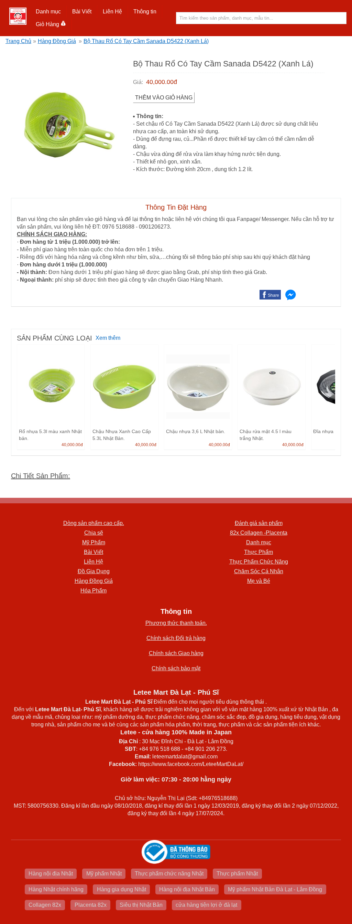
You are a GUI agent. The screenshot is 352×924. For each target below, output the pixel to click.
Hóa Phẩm (93, 591)
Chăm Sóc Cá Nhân (258, 571)
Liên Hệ (112, 11)
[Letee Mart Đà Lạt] (17, 16)
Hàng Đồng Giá (57, 41)
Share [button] (273, 295)
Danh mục (258, 542)
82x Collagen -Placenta (258, 533)
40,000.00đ (161, 81)
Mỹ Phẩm (93, 542)
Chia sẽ (93, 533)
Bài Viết (93, 552)
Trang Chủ (18, 41)
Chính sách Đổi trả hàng (176, 638)
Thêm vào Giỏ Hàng (163, 98)
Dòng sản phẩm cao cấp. (93, 523)
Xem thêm (108, 338)
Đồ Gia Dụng (94, 571)
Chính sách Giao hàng (176, 653)
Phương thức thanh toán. (176, 623)
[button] (48, 12)
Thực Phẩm (258, 552)
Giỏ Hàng (47, 24)
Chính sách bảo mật (176, 668)
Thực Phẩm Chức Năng (258, 562)
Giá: (138, 82)
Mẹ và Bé (258, 581)
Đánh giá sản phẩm (259, 523)
